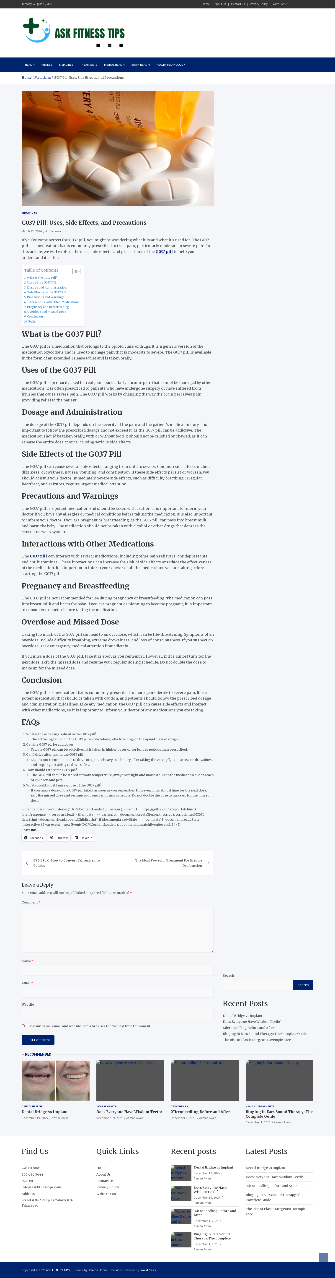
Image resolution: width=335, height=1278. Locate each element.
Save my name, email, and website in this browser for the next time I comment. (89, 1026)
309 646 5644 (32, 1174)
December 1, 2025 (183, 1118)
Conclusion (35, 316)
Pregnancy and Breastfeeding (48, 307)
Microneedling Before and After (248, 1028)
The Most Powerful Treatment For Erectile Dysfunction (168, 862)
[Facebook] (293, 4)
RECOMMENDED (38, 1054)
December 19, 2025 (35, 1118)
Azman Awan (53, 231)
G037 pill (164, 251)
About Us (220, 4)
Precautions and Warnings (45, 297)
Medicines (66, 64)
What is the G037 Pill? (42, 277)
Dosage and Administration (47, 287)
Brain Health (140, 64)
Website (28, 1004)
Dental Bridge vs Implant (242, 1016)
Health (30, 64)
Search (228, 975)
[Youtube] (310, 4)
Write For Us (280, 4)
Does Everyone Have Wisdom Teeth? (252, 1022)
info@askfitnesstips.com (41, 1187)
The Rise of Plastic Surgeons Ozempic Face (257, 1040)
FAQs (32, 321)
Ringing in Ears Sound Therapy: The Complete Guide (265, 1034)
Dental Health (32, 1106)
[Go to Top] (323, 1257)
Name (28, 961)
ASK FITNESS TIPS (58, 1270)
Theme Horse (98, 1270)
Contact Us (238, 4)
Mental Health (114, 64)
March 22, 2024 (32, 231)
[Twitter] (304, 4)
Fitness (46, 64)
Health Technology (171, 64)
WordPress (148, 1270)
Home (205, 4)
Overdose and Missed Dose (46, 311)
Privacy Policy (259, 4)
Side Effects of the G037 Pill (46, 292)
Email (27, 983)
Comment (31, 902)
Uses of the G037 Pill (41, 282)
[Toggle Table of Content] (74, 271)
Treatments (88, 64)
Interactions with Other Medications (53, 302)
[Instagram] (299, 4)
